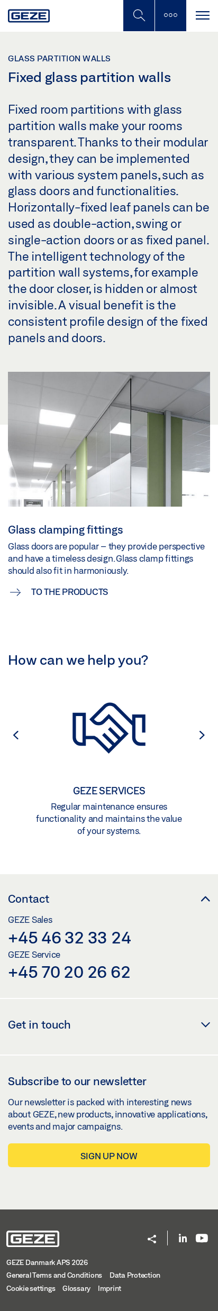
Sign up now (108, 1156)
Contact (28, 898)
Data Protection (135, 1275)
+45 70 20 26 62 (69, 971)
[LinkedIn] (182, 1239)
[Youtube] (202, 1239)
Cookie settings (30, 1288)
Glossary (76, 1288)
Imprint (109, 1288)
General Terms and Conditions (54, 1275)
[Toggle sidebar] (170, 15)
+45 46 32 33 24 (69, 937)
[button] (11, 735)
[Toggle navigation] (202, 15)
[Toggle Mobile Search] (139, 15)
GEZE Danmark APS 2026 (47, 1262)
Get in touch (39, 1024)
